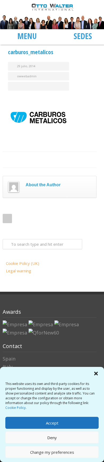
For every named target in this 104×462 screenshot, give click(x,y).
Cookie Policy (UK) (22, 263)
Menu (27, 36)
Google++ (80, 159)
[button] (96, 373)
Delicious (70, 159)
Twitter (27, 159)
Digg (59, 159)
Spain (9, 358)
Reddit (48, 159)
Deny (52, 437)
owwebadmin (27, 76)
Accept (52, 423)
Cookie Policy (15, 407)
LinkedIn (38, 159)
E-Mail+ (91, 159)
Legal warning (18, 270)
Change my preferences (52, 452)
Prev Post (7, 218)
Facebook (16, 159)
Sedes (82, 36)
